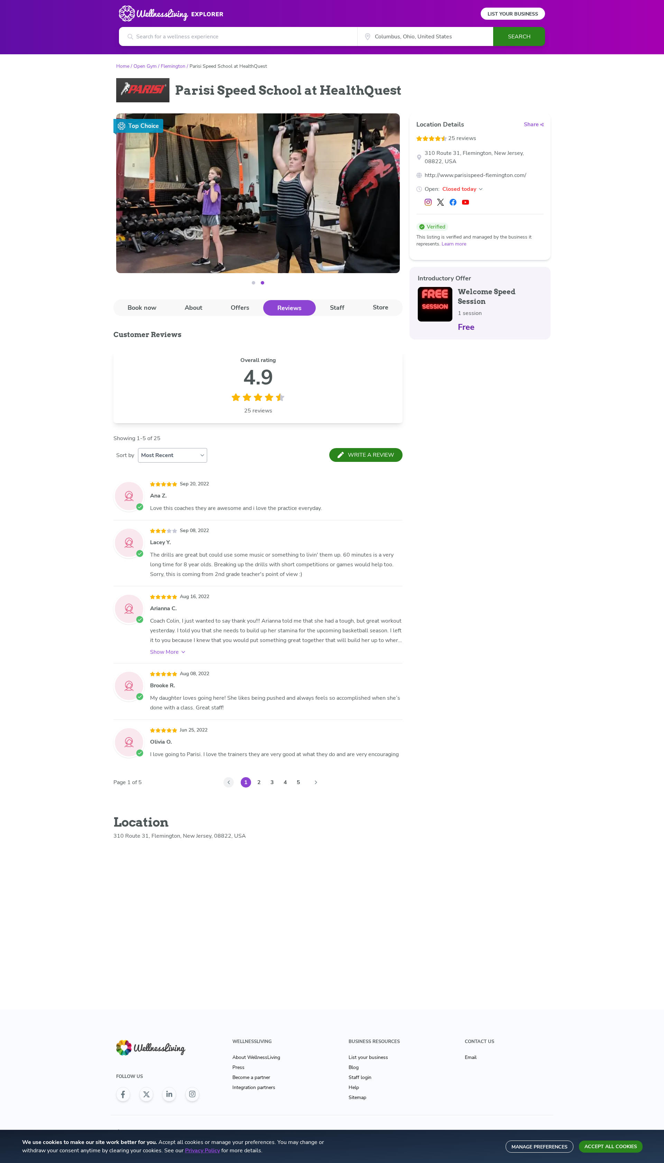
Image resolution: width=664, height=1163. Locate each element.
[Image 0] (253, 283)
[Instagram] (428, 202)
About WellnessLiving (256, 1057)
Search (519, 36)
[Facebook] (453, 202)
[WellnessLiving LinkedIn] (169, 1094)
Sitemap (357, 1097)
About (193, 308)
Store (380, 307)
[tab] (141, 307)
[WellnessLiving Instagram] (192, 1094)
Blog (354, 1067)
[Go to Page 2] (316, 782)
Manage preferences (539, 1147)
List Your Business (513, 14)
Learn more (454, 244)
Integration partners (253, 1087)
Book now (142, 308)
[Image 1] (262, 283)
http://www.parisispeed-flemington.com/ (475, 175)
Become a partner (251, 1077)
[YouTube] (465, 202)
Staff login (360, 1077)
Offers (240, 308)
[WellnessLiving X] (146, 1094)
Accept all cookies (610, 1146)
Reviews (289, 308)
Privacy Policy (202, 1150)
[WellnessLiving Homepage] (157, 1047)
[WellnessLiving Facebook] (123, 1094)
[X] (440, 202)
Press (238, 1067)
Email (471, 1057)
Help (354, 1087)
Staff (337, 308)
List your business (368, 1057)
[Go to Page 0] (228, 782)
